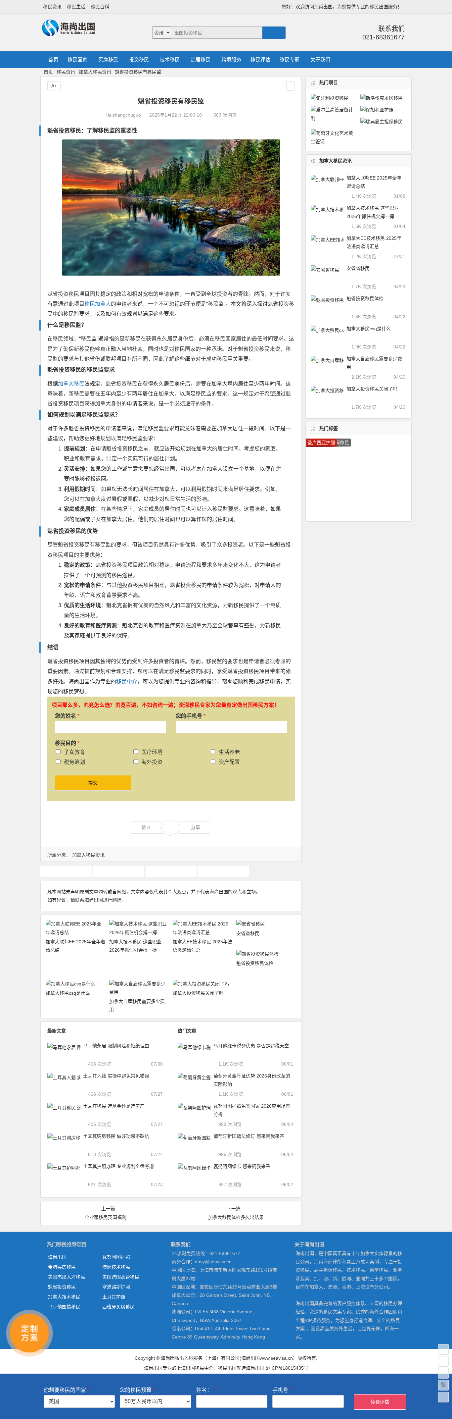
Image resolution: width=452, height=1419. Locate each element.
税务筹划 (74, 762)
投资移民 (139, 59)
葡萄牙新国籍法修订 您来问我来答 (248, 1136)
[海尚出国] (68, 33)
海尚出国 (57, 1257)
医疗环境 (151, 752)
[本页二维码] (443, 1397)
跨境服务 (231, 59)
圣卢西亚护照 (321, 442)
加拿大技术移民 (66, 871)
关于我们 (320, 59)
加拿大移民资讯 (95, 72)
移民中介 (126, 681)
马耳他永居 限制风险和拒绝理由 (116, 1045)
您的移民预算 (137, 1390)
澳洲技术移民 (116, 1267)
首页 (53, 59)
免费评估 (380, 1401)
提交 (93, 782)
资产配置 (229, 762)
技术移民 (170, 59)
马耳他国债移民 (64, 1306)
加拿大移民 (71, 384)
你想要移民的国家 (66, 1390)
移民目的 (67, 743)
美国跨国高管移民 (120, 1277)
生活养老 (229, 752)
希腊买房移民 (62, 1267)
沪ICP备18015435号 (287, 1368)
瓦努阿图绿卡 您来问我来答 (241, 1166)
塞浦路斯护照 (116, 1286)
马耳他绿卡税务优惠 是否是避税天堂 (251, 1045)
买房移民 (108, 59)
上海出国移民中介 (194, 1368)
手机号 (282, 1390)
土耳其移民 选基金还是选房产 (114, 1106)
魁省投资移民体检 (254, 963)
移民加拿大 (97, 304)
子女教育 (74, 752)
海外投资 (151, 762)
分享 (195, 827)
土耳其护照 (113, 1296)
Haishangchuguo (123, 115)
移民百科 (100, 6)
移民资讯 (52, 6)
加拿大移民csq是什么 (68, 993)
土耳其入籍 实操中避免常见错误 (116, 1075)
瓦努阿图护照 (116, 1257)
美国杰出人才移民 (66, 1277)
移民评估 (260, 59)
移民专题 (289, 59)
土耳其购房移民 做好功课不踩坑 (116, 1136)
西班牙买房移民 (118, 1306)
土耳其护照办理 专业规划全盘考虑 (118, 1166)
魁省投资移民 (62, 1286)
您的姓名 (67, 716)
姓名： (205, 1390)
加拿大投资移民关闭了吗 (198, 993)
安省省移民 (247, 933)
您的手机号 (190, 716)
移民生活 (76, 6)
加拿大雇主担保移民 (171, 871)
